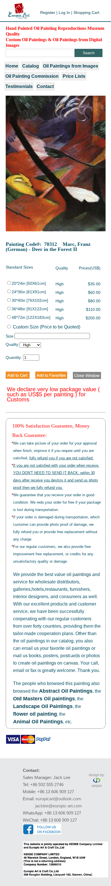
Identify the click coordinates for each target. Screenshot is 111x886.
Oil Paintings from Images (70, 66)
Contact (45, 86)
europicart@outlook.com (58, 798)
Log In (64, 12)
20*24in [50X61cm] (29, 283)
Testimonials (19, 86)
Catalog (30, 66)
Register (47, 12)
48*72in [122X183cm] (31, 317)
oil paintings (79, 574)
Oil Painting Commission (32, 76)
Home (11, 66)
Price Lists (74, 76)
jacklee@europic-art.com (58, 805)
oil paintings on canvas (55, 663)
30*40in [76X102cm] (30, 300)
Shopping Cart (86, 12)
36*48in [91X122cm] (30, 309)
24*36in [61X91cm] (29, 292)
